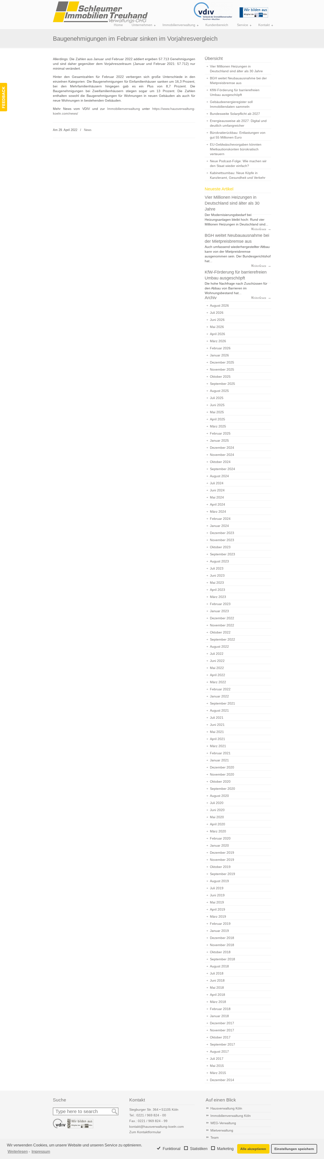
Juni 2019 (217, 895)
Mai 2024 (217, 497)
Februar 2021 (220, 753)
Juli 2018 (216, 973)
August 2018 (219, 966)
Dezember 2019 (222, 852)
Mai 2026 (217, 327)
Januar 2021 (219, 760)
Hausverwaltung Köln (226, 1108)
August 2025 (219, 391)
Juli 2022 (216, 654)
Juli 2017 (216, 1058)
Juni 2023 (217, 575)
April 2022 (217, 675)
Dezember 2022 (222, 618)
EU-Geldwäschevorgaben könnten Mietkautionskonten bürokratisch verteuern (235, 149)
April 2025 (217, 419)
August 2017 (219, 1051)
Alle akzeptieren (253, 1149)
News (88, 130)
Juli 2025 (216, 398)
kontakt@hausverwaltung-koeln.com (156, 1126)
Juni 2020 (217, 810)
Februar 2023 (220, 604)
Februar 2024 (220, 519)
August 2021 (219, 710)
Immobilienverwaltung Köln (230, 1116)
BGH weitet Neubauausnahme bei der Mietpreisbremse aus (238, 80)
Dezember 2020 (222, 767)
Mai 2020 (217, 817)
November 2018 (222, 945)
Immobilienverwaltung (123, 109)
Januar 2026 (219, 355)
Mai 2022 (217, 668)
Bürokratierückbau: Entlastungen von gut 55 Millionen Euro (237, 135)
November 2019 (222, 860)
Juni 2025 (217, 405)
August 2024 (219, 476)
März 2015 (218, 1073)
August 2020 (219, 796)
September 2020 (222, 789)
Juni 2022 (217, 661)
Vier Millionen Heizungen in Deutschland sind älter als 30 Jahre (236, 68)
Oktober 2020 (220, 781)
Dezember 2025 (222, 362)
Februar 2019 (220, 923)
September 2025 (222, 384)
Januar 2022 (219, 696)
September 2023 (222, 554)
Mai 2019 (217, 902)
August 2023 (219, 561)
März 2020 (218, 831)
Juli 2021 (216, 717)
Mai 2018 (217, 987)
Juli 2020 (216, 803)
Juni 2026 (217, 320)
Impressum (41, 1152)
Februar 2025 (220, 433)
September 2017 (222, 1044)
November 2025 (222, 369)
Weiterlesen (18, 1152)
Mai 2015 (217, 1066)
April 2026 (217, 334)
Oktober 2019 (220, 867)
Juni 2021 (217, 725)
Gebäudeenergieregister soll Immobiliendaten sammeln (231, 104)
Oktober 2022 (220, 632)
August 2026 (219, 305)
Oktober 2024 (220, 462)
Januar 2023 (219, 611)
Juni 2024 (217, 490)
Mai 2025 (217, 412)
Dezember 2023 (222, 533)
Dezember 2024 (222, 447)
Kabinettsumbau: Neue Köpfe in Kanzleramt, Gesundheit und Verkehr (237, 175)
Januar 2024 (219, 526)
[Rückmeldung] (3, 97)
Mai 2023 (217, 582)
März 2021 (218, 746)
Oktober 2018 (220, 952)
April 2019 (217, 909)
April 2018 (217, 995)
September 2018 (222, 959)
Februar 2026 (220, 348)
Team (214, 1137)
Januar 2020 (219, 845)
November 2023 (222, 540)
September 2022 (222, 639)
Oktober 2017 (220, 1037)
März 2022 (218, 682)
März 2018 (218, 1002)
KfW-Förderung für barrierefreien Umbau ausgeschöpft (234, 92)
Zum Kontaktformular (145, 1132)
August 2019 (219, 881)
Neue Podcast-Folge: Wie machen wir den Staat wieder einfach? (238, 163)
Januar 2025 (219, 440)
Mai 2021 (217, 732)
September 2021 (222, 703)
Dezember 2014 (222, 1080)
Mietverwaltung (221, 1130)
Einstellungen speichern (294, 1149)
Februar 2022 (220, 689)
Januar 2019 (219, 931)
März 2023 (218, 597)
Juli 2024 (216, 483)
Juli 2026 (216, 312)
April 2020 (217, 824)
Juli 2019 (216, 888)
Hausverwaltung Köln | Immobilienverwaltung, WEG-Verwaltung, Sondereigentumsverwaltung (100, 12)
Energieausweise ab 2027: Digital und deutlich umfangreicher (238, 123)
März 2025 (218, 426)
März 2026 (218, 341)
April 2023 (217, 590)
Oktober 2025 (220, 376)
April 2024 (217, 504)
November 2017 (222, 1030)
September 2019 (222, 874)
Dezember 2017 (222, 1023)
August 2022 (219, 646)
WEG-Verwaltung (223, 1123)
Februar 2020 (220, 838)
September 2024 (222, 469)
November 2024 (222, 455)
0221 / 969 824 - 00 (151, 1115)
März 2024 (218, 511)
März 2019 (218, 916)
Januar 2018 (219, 1016)
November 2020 (222, 774)
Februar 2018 (220, 1009)
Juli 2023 (216, 568)
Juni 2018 (217, 980)
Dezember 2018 (222, 938)
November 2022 (222, 625)
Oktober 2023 (220, 547)
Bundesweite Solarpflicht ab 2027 (235, 114)
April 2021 (217, 739)
